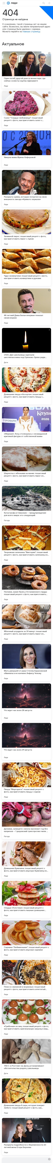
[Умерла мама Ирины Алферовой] (26, 149)
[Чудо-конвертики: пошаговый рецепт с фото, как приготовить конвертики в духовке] (26, 267)
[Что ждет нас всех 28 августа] (26, 701)
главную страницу (31, 31)
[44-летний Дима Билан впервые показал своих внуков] (26, 306)
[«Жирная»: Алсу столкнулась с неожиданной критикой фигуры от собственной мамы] (26, 425)
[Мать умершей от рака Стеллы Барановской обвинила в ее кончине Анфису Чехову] (26, 662)
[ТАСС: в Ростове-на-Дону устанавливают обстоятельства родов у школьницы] (26, 1057)
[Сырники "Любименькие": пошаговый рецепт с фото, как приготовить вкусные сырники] (26, 938)
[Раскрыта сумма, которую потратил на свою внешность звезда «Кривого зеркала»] (26, 188)
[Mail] (8, 3)
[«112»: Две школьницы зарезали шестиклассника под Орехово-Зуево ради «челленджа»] (26, 346)
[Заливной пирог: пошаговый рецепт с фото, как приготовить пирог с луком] (26, 227)
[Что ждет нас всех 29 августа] (26, 741)
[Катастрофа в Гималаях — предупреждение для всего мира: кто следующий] (26, 504)
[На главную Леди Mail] (13, 3)
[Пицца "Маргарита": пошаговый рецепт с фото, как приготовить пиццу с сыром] (26, 780)
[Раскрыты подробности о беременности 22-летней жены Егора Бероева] (26, 1136)
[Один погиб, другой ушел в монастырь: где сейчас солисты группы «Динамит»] (26, 70)
